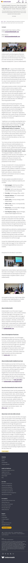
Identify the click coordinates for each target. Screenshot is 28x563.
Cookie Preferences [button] (5, 534)
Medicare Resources (5, 502)
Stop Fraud (14, 533)
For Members (4, 498)
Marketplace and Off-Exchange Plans (9, 492)
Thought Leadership (5, 464)
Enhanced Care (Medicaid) (7, 487)
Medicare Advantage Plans (7, 485)
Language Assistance (6, 524)
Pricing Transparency (20, 533)
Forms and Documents (6, 506)
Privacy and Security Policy (6, 533)
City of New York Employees (7, 504)
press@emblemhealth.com (12, 31)
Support (3, 513)
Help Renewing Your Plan (7, 494)
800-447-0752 (18, 379)
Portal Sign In (6, 527)
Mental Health (4, 475)
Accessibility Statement (18, 532)
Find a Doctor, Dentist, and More (8, 470)
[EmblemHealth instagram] (5, 554)
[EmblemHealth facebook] (3, 554)
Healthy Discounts (5, 509)
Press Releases (4, 462)
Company (4, 457)
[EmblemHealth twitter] (10, 554)
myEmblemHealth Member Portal (8, 500)
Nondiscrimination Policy (8, 532)
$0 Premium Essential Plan (7, 483)
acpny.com (7, 355)
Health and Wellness (6, 468)
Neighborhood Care (5, 472)
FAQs (3, 521)
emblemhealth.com (9, 328)
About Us (3, 458)
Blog (2, 477)
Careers (3, 460)
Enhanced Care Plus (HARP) (7, 489)
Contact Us (4, 515)
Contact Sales (4, 517)
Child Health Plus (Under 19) (7, 490)
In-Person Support (5, 519)
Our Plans (4, 481)
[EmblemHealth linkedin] (8, 554)
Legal (3, 532)
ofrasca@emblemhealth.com (12, 36)
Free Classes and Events (6, 474)
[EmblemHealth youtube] (13, 554)
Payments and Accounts (6, 522)
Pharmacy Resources (6, 507)
